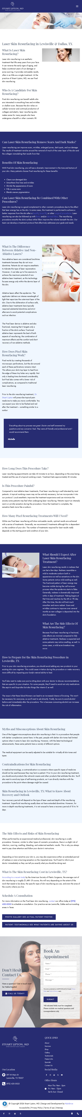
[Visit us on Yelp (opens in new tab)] (58, 1075)
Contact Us (49, 1065)
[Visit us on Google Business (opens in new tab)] (54, 1075)
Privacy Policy (36, 1107)
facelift (35, 213)
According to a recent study (13, 877)
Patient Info (49, 1059)
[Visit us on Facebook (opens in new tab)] (46, 1075)
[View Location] (4, 1075)
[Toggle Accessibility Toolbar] (4, 1103)
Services (48, 1046)
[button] (29, 917)
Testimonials (49, 1056)
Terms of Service (53, 991)
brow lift (43, 213)
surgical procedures (63, 213)
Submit (50, 999)
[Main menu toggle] (77, 6)
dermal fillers (52, 216)
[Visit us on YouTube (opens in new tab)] (62, 1075)
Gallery (47, 1052)
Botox (38, 216)
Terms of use (49, 1107)
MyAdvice (69, 1103)
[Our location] (72, 1113)
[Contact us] (78, 1113)
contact (52, 901)
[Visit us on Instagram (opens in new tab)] (50, 1075)
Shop (46, 1049)
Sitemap (59, 1107)
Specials (48, 1062)
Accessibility (24, 1107)
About (47, 1043)
